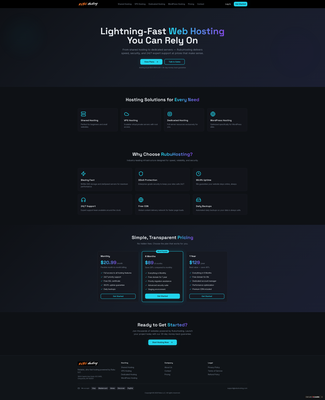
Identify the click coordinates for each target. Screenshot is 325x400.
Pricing (191, 4)
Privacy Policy (214, 367)
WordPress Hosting (176, 4)
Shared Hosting (125, 4)
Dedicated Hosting (157, 4)
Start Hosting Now (160, 342)
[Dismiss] (321, 396)
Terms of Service (215, 371)
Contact (200, 4)
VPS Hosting (140, 4)
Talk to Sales (174, 62)
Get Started (240, 4)
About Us (168, 367)
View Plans (149, 62)
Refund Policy (214, 374)
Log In (228, 4)
